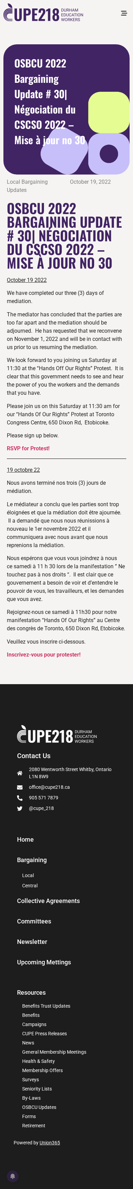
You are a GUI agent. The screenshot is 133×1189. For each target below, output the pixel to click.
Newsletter (32, 941)
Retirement (33, 1125)
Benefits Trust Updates (46, 1006)
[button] (124, 13)
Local (28, 875)
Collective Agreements (48, 901)
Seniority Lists (37, 1089)
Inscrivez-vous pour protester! (43, 654)
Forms (29, 1116)
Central (30, 885)
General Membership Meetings (54, 1052)
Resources (31, 992)
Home (25, 839)
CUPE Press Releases (44, 1033)
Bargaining (32, 860)
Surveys (30, 1079)
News (28, 1042)
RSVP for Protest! (28, 448)
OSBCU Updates (39, 1107)
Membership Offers (42, 1070)
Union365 (50, 1142)
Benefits (31, 1015)
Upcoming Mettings (44, 962)
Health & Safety (38, 1061)
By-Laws (31, 1098)
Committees (34, 921)
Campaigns (34, 1024)
